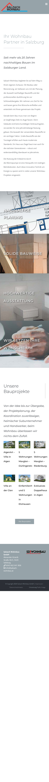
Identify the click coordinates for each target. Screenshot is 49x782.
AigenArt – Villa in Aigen (9, 457)
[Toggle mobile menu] (46, 4)
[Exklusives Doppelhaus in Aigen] (39, 478)
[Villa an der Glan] (9, 478)
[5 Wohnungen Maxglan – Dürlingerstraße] (24, 444)
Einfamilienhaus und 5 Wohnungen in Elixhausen (27, 495)
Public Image (41, 587)
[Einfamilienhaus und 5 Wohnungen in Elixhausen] (24, 478)
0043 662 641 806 (13, 565)
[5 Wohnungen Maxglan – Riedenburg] (39, 444)
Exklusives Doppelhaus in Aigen (40, 490)
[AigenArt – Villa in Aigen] (9, 444)
